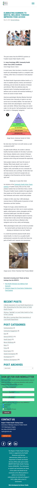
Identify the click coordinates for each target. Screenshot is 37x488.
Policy (5, 348)
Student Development (10, 354)
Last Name (8, 397)
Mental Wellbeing (15, 20)
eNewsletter (7, 404)
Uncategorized (8, 357)
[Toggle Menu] (33, 3)
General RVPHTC (8, 336)
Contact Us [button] (6, 436)
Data (5, 333)
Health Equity (7, 339)
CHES (5, 407)
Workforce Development (10, 359)
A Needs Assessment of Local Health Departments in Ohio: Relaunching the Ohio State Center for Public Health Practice (18, 307)
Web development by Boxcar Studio (18, 485)
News (5, 345)
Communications (8, 328)
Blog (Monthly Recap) (10, 409)
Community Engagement (10, 331)
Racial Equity (7, 351)
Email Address (9, 387)
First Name (8, 392)
